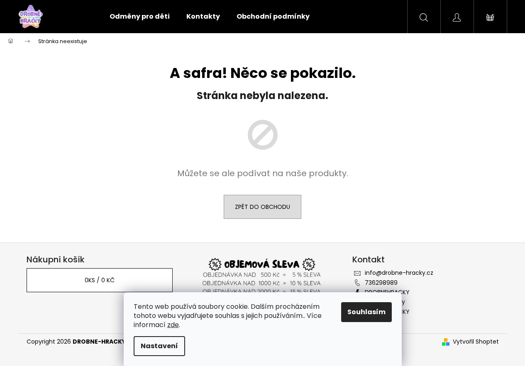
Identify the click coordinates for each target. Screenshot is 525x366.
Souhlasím (366, 312)
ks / (100, 280)
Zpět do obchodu (262, 207)
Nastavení (159, 346)
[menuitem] (139, 16)
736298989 (381, 283)
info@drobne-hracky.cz (399, 273)
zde (173, 325)
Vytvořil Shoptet (476, 342)
